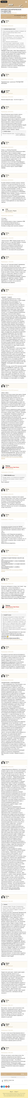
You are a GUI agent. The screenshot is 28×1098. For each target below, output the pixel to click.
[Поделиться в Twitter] (4, 1087)
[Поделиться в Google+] (6, 1087)
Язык (11, 1091)
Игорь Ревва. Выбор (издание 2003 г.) (11, 638)
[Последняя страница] (26, 17)
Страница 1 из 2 (14, 17)
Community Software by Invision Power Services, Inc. (14, 1095)
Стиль (16, 1091)
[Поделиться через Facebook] (2, 1087)
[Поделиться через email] (9, 1087)
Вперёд (22, 17)
